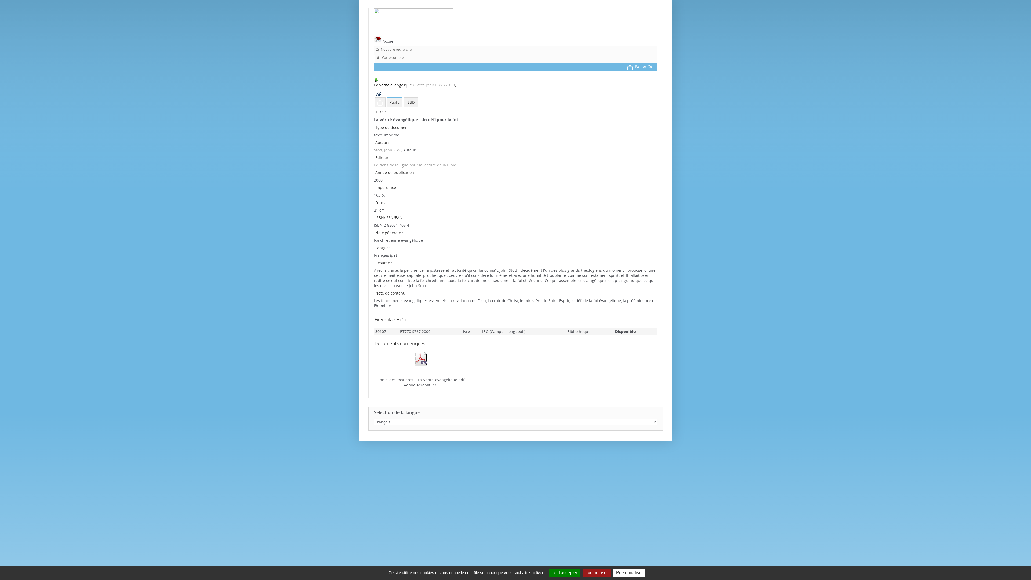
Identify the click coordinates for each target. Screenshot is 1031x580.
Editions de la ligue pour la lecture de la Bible (415, 165)
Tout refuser (597, 572)
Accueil (388, 41)
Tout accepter (564, 572)
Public (395, 102)
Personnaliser (629, 572)
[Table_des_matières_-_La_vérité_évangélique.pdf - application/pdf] (421, 364)
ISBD (410, 102)
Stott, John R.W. (429, 85)
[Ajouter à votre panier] (380, 102)
